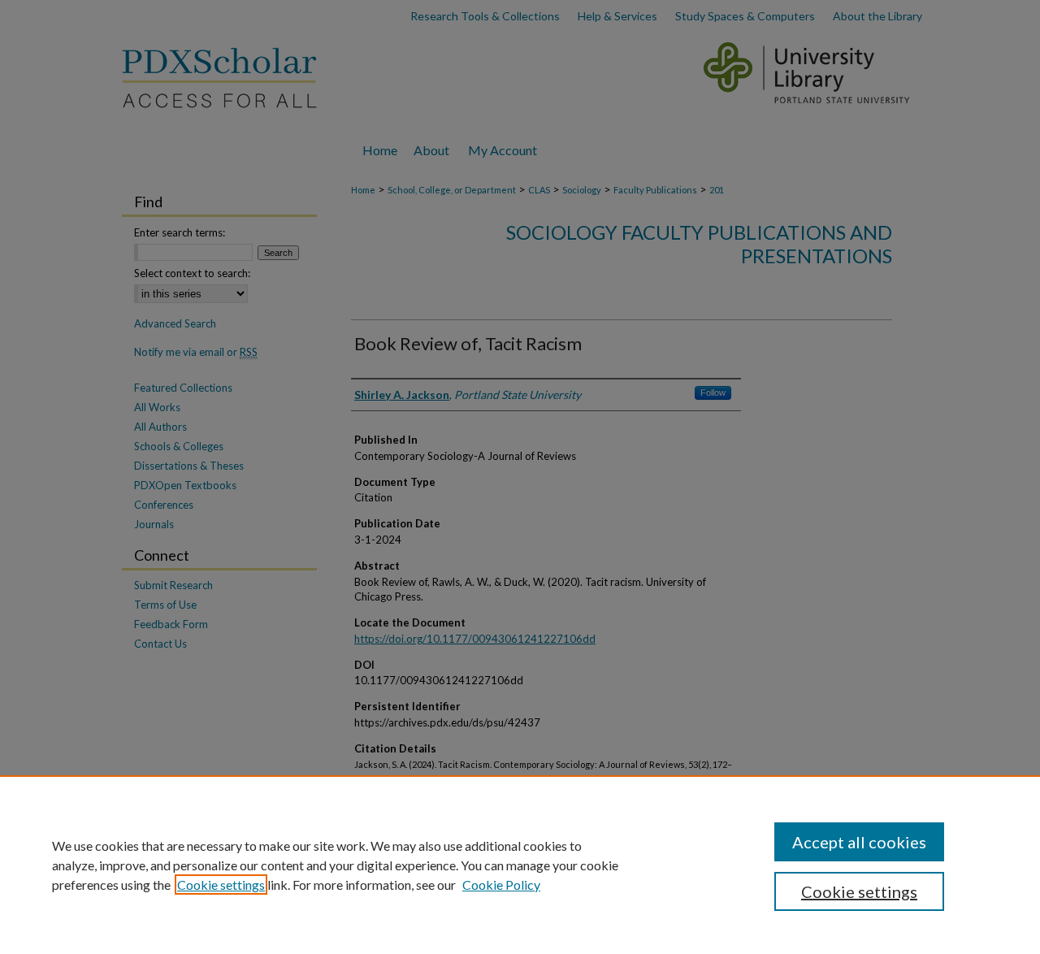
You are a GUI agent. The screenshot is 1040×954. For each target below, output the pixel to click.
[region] (520, 864)
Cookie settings (221, 884)
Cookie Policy (501, 884)
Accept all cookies (859, 842)
